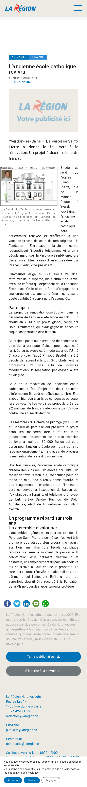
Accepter (13, 780)
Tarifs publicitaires (41, 657)
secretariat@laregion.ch (23, 744)
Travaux (38, 57)
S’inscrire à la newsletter (43, 671)
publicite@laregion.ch (21, 730)
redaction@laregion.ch (22, 716)
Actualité (19, 57)
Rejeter (32, 780)
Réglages (33, 772)
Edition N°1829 (21, 82)
